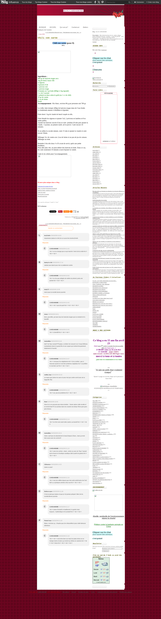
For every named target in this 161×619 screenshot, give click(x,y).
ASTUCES (95, 437)
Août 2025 (95, 171)
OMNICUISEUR (96, 307)
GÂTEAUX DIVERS (97, 402)
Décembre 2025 (97, 164)
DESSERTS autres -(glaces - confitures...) (103, 434)
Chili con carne (48, 38)
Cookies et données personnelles (107, 592)
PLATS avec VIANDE (98, 314)
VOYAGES (95, 439)
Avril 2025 (95, 178)
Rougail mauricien (42, 196)
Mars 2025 (95, 180)
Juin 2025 (95, 175)
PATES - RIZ (96, 425)
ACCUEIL (53, 27)
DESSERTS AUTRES (98, 286)
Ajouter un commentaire (55, 228)
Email (94, 548)
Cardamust (75, 27)
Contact (94, 41)
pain (94, 435)
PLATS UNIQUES (85, 217)
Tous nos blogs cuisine (84, 2)
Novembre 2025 (97, 166)
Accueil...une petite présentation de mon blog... (105, 280)
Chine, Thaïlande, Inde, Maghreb (101, 284)
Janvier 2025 (96, 183)
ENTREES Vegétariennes (99, 404)
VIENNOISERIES (97, 326)
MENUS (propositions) (98, 301)
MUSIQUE (42, 27)
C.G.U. (93, 592)
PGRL (94, 465)
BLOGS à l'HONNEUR (98, 478)
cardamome (105, 141)
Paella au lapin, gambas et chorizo (46, 190)
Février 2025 (96, 182)
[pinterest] (102, 2)
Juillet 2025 (96, 173)
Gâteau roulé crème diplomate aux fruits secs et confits (106, 233)
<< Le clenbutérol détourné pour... (54, 32)
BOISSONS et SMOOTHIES (100, 282)
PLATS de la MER (97, 315)
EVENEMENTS (96, 411)
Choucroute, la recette (43, 194)
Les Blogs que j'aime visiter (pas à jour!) (103, 298)
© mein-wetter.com (101, 582)
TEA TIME (95, 322)
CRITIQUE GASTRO (98, 444)
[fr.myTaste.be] (97, 77)
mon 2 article (102, 346)
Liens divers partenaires (99, 300)
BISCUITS (95, 446)
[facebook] (95, 2)
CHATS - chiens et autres (99, 428)
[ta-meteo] (101, 581)
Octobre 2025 (96, 168)
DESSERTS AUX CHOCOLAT (100, 287)
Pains (94, 308)
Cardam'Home (96, 455)
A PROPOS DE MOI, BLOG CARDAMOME (103, 250)
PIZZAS (94, 312)
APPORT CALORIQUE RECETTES (101, 479)
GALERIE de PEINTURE (99, 453)
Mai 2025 (95, 176)
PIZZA (94, 418)
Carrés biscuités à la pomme (100, 200)
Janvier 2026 (96, 162)
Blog (94, 31)
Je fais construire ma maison (100, 462)
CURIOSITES (96, 449)
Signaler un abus (83, 592)
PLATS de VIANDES (98, 409)
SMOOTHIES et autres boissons (101, 456)
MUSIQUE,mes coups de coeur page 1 (102, 303)
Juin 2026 (95, 154)
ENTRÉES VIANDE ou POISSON (101, 293)
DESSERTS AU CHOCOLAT (100, 432)
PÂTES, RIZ (96, 310)
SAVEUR (95, 427)
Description (96, 35)
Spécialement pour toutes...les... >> (72, 32)
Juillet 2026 (96, 152)
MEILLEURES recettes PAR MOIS (101, 463)
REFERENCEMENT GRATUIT (100, 321)
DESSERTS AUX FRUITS (99, 289)
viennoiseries (96, 481)
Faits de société (97, 469)
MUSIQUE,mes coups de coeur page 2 (102, 305)
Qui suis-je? (64, 27)
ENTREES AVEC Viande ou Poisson (102, 414)
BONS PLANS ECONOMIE (99, 448)
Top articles (65, 592)
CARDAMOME (42, 592)
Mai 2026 (95, 155)
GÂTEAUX (95, 296)
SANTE (94, 416)
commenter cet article (80, 218)
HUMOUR (95, 430)
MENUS (94, 460)
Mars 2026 (95, 159)
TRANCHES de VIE (97, 423)
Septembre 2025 (97, 169)
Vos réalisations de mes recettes (101, 472)
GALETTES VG (96, 474)
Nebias (101, 559)
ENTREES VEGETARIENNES (100, 291)
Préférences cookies (126, 592)
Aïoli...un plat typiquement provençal (47, 188)
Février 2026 (96, 161)
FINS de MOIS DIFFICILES (99, 294)
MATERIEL (95, 471)
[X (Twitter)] (98, 2)
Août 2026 (95, 150)
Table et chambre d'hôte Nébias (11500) (103, 458)
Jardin (94, 476)
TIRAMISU (95, 324)
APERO (94, 441)
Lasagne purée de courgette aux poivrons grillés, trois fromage (108, 226)
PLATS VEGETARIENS (98, 319)
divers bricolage (96, 483)
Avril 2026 (95, 157)
